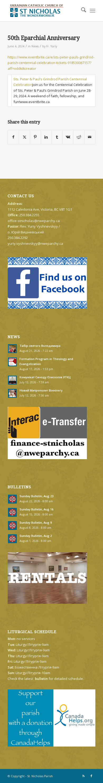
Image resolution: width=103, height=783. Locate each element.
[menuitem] (81, 10)
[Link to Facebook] (91, 776)
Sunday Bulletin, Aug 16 (36, 509)
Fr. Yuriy (51, 46)
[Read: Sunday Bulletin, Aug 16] (12, 512)
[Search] (81, 10)
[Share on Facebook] (13, 137)
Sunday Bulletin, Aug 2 (36, 536)
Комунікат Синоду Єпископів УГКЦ (45, 377)
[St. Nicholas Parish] (43, 10)
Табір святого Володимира (40, 346)
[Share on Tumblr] (57, 137)
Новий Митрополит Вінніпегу (41, 390)
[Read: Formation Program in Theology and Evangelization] (12, 362)
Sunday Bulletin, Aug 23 (36, 496)
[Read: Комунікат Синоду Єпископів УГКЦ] (12, 380)
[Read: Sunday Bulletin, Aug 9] (12, 525)
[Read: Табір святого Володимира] (12, 348)
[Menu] (92, 10)
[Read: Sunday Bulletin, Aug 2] (12, 539)
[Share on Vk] (68, 137)
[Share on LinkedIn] (46, 137)
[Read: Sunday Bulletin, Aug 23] (12, 499)
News (35, 46)
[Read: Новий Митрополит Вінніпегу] (12, 393)
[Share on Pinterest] (35, 137)
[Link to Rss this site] (83, 776)
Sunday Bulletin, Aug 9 (36, 522)
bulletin (41, 678)
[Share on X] (24, 137)
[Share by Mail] (90, 137)
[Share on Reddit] (78, 137)
